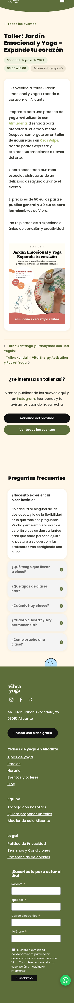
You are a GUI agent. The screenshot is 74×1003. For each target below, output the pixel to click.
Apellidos (18, 899)
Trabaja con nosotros (26, 807)
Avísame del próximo (37, 418)
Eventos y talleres (23, 777)
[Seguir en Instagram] (11, 700)
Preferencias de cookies (28, 857)
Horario (14, 770)
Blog (11, 783)
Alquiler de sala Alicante (28, 820)
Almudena (18, 123)
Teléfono (19, 931)
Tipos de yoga (20, 757)
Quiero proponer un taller (29, 813)
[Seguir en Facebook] (21, 700)
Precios (14, 763)
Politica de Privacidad (26, 843)
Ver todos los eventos (37, 429)
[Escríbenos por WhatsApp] (65, 980)
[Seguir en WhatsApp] (30, 700)
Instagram (26, 398)
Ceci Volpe (49, 140)
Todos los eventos (21, 24)
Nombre (18, 884)
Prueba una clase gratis (32, 733)
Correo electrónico (25, 915)
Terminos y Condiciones (28, 850)
